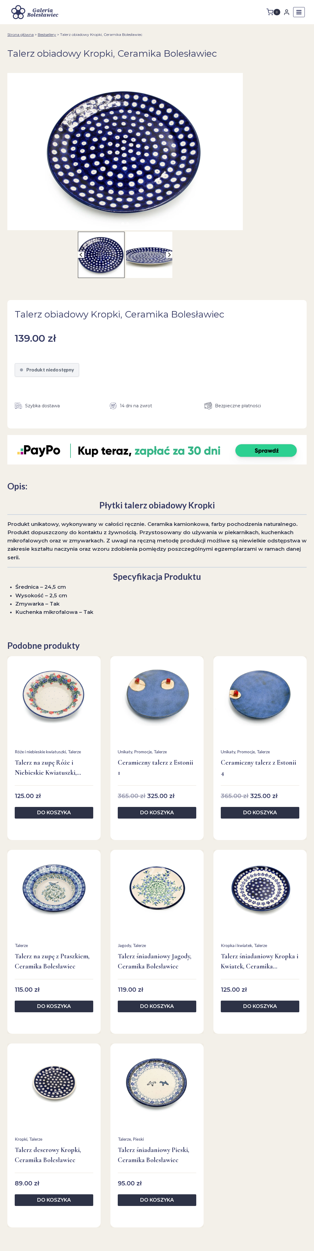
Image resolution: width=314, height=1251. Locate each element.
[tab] (122, 223)
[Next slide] (169, 255)
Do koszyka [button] (54, 813)
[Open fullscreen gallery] (236, 224)
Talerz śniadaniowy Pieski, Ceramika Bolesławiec (153, 1155)
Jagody (124, 945)
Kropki (21, 1139)
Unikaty (125, 751)
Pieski (138, 1139)
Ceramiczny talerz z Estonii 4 (258, 768)
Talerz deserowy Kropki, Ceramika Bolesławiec (48, 1155)
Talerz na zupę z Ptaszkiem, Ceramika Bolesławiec (52, 961)
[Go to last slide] (81, 255)
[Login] (286, 12)
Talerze (74, 751)
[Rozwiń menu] (299, 12)
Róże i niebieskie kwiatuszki (40, 751)
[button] (101, 255)
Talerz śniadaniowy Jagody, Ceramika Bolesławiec (154, 961)
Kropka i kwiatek (236, 945)
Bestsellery (47, 34)
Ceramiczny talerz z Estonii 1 (155, 768)
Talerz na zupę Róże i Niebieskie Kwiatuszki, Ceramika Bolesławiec (46, 768)
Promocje (143, 751)
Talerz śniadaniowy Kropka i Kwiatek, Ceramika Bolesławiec (259, 962)
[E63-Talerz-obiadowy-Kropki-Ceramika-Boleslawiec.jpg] (125, 151)
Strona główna (20, 34)
